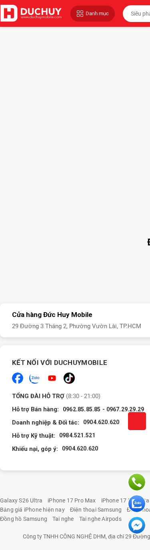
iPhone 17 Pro (119, 500)
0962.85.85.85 (82, 409)
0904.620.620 (101, 422)
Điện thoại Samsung (96, 509)
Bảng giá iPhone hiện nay (32, 509)
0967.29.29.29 (125, 409)
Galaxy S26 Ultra (21, 500)
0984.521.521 (77, 435)
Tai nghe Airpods (100, 519)
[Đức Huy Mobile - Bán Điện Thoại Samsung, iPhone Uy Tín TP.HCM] (31, 13)
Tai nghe (63, 519)
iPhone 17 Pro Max (72, 500)
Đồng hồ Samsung (23, 519)
